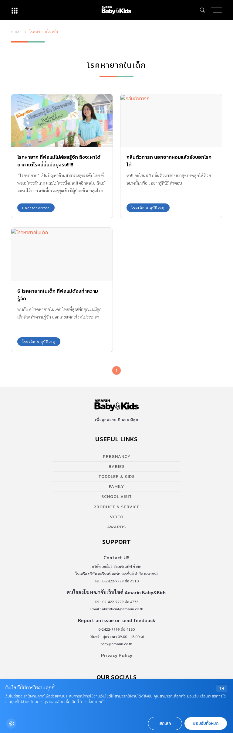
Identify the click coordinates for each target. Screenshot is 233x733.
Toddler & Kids (116, 476)
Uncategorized (36, 207)
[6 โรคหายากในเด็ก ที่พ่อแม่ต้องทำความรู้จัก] (62, 254)
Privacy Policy (116, 655)
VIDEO (116, 517)
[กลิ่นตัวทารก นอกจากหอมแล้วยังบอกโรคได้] (171, 120)
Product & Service (116, 507)
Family (116, 486)
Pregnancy (116, 456)
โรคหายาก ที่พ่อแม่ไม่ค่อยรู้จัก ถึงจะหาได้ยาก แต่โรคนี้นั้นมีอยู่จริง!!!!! (58, 160)
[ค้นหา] (202, 10)
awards (116, 527)
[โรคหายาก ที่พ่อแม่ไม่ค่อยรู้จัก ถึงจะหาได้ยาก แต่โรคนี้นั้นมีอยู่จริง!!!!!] (62, 120)
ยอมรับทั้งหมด (205, 723)
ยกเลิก (165, 723)
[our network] (14, 10)
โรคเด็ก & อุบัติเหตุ (148, 207)
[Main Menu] (216, 10)
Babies (117, 466)
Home (16, 31)
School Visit (116, 496)
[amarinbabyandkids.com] (116, 10)
